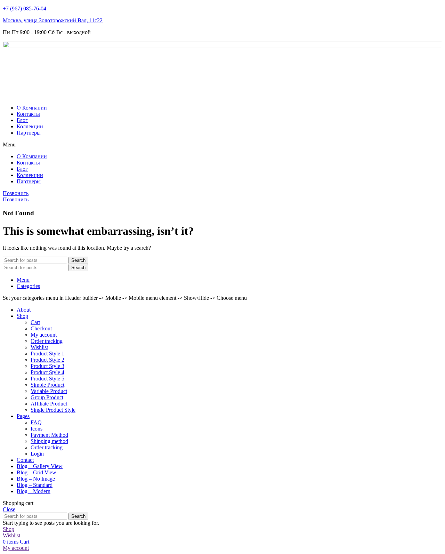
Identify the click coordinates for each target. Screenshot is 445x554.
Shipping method (49, 441)
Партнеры (29, 133)
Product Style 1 (47, 353)
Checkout (41, 328)
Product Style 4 (47, 372)
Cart (35, 322)
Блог (22, 120)
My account (44, 335)
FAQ (36, 422)
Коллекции (30, 126)
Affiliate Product (49, 404)
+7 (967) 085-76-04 (24, 8)
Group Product (47, 397)
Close (9, 509)
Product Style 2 (47, 360)
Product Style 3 (47, 366)
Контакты (28, 114)
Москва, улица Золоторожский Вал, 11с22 (53, 20)
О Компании (32, 108)
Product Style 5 (47, 379)
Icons (36, 429)
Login (37, 454)
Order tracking (47, 341)
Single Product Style (53, 410)
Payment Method (49, 435)
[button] (222, 145)
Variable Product (49, 391)
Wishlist (39, 347)
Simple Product (47, 385)
